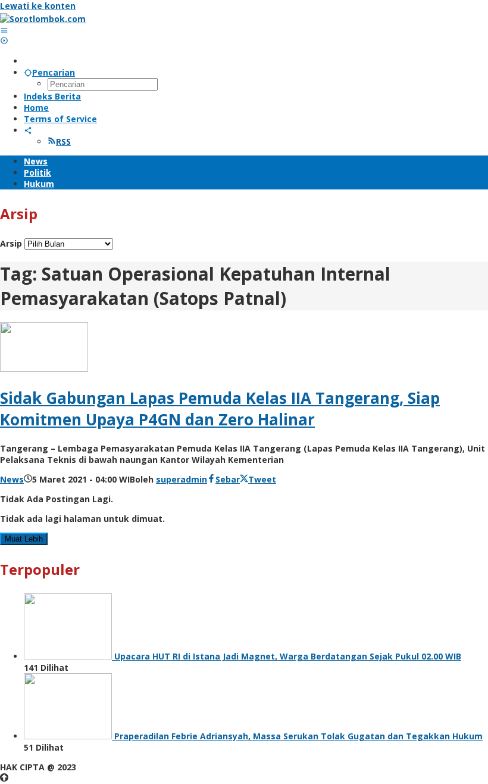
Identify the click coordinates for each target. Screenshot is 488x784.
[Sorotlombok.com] (43, 18)
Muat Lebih (24, 538)
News (12, 479)
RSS (63, 141)
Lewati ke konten (38, 5)
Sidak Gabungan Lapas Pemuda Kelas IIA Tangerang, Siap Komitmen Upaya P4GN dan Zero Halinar (220, 408)
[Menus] (4, 30)
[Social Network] (28, 130)
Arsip (11, 243)
